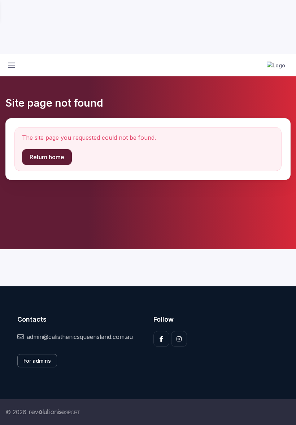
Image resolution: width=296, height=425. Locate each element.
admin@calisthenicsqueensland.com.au (80, 336)
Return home (47, 157)
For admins (37, 361)
